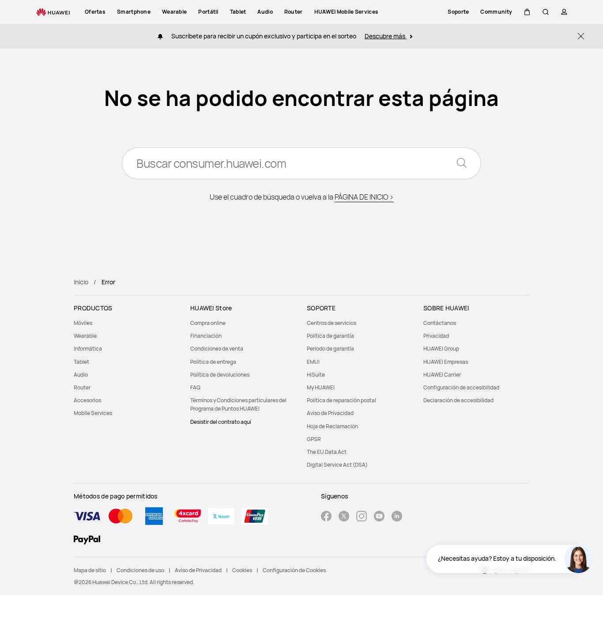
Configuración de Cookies (294, 570)
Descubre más (386, 36)
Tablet (81, 362)
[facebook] (326, 517)
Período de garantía (330, 348)
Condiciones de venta (216, 348)
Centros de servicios (331, 323)
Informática (88, 348)
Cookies (242, 570)
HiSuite (316, 374)
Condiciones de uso (140, 570)
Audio (81, 374)
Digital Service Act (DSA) (337, 464)
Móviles (83, 323)
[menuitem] (127, 323)
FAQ (195, 387)
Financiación (206, 336)
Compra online (208, 323)
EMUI (313, 362)
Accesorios (87, 400)
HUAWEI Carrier (442, 374)
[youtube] (379, 517)
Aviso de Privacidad (330, 413)
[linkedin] (397, 517)
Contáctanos (439, 323)
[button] (527, 12)
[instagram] (361, 517)
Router (82, 387)
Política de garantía (330, 336)
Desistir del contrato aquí (220, 422)
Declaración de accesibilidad (458, 400)
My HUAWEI (321, 387)
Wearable (85, 336)
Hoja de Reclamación (332, 426)
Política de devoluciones (219, 374)
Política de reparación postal (341, 400)
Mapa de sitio (90, 570)
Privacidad (436, 336)
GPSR (314, 439)
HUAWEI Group (441, 348)
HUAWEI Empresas (445, 362)
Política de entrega (213, 362)
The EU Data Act (327, 452)
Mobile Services (93, 413)
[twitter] (344, 517)
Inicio (81, 282)
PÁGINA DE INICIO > (364, 197)
